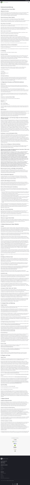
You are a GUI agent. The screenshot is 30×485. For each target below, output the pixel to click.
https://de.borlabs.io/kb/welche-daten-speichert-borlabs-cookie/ (9, 268)
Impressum (2, 475)
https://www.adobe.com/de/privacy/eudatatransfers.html (12, 372)
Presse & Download (3, 473)
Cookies (13, 480)
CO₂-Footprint (2, 468)
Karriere (26, 0)
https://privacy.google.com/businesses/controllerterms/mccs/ (12, 324)
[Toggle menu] (28, 2)
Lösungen (2, 467)
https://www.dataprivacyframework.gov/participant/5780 (8, 330)
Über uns (2, 466)
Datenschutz (2, 476)
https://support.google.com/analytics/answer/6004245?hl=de (12, 349)
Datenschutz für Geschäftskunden (5, 478)
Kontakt (2, 474)
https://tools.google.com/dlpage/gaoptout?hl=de (7, 346)
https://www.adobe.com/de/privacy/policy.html (21, 376)
